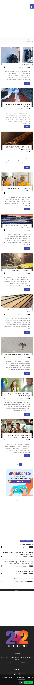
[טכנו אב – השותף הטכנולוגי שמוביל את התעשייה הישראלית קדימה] (17, 141)
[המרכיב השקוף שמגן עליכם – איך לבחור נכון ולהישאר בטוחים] (17, 387)
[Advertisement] (17, 19)
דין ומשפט (31, 547)
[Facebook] (23, 674)
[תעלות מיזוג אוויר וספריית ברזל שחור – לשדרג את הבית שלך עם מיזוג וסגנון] (17, 428)
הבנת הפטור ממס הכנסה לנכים (24, 571)
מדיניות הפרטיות (21, 679)
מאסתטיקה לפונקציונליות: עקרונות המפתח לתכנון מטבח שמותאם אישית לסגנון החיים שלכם (18, 563)
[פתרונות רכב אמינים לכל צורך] (17, 262)
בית (32, 39)
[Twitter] (14, 674)
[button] (32, 6)
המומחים (31, 556)
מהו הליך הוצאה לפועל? (26, 545)
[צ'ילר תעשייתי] (17, 56)
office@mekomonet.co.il (13, 663)
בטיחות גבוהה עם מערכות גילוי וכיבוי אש (17, 355)
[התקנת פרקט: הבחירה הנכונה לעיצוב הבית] (17, 303)
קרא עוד (27, 83)
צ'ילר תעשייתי (26, 65)
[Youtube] (10, 674)
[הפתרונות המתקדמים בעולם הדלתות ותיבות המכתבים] (17, 181)
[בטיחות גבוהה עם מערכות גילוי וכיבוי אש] (17, 346)
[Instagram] (19, 674)
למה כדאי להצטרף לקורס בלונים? (23, 579)
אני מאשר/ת (28, 682)
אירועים (31, 581)
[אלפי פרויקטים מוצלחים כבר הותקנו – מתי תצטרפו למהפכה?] (17, 221)
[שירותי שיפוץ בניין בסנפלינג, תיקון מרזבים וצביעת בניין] (17, 97)
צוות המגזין (28, 67)
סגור (21, 682)
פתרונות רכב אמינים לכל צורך (21, 271)
